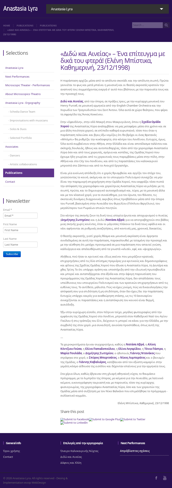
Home (6, 25)
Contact (10, 181)
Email (7, 210)
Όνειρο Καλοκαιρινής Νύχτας (79, 451)
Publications (25, 25)
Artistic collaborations (23, 164)
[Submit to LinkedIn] (74, 422)
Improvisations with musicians (29, 120)
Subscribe (12, 254)
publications (48, 25)
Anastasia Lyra (14, 68)
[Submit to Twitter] (132, 419)
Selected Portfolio (21, 138)
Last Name (10, 239)
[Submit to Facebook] (74, 419)
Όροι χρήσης (11, 451)
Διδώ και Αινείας (71, 457)
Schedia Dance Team (22, 111)
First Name (10, 224)
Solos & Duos (18, 129)
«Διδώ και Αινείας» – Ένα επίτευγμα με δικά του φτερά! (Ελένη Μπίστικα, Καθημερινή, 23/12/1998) (112, 60)
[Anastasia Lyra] (20, 9)
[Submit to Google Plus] (104, 419)
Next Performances (17, 76)
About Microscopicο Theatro (23, 94)
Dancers (15, 155)
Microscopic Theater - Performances (27, 85)
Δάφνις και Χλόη (70, 463)
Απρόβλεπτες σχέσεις (135, 451)
